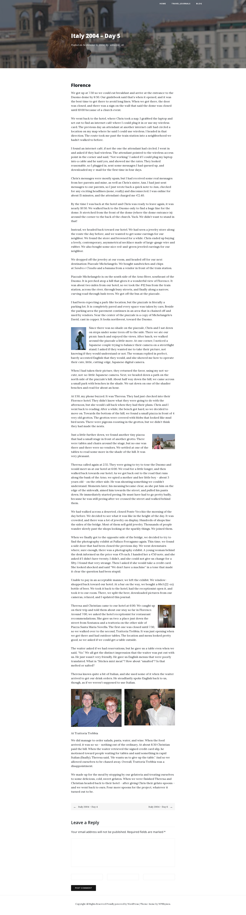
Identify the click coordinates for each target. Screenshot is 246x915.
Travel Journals (181, 3)
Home (163, 3)
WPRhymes (164, 904)
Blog (199, 3)
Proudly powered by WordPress (122, 904)
